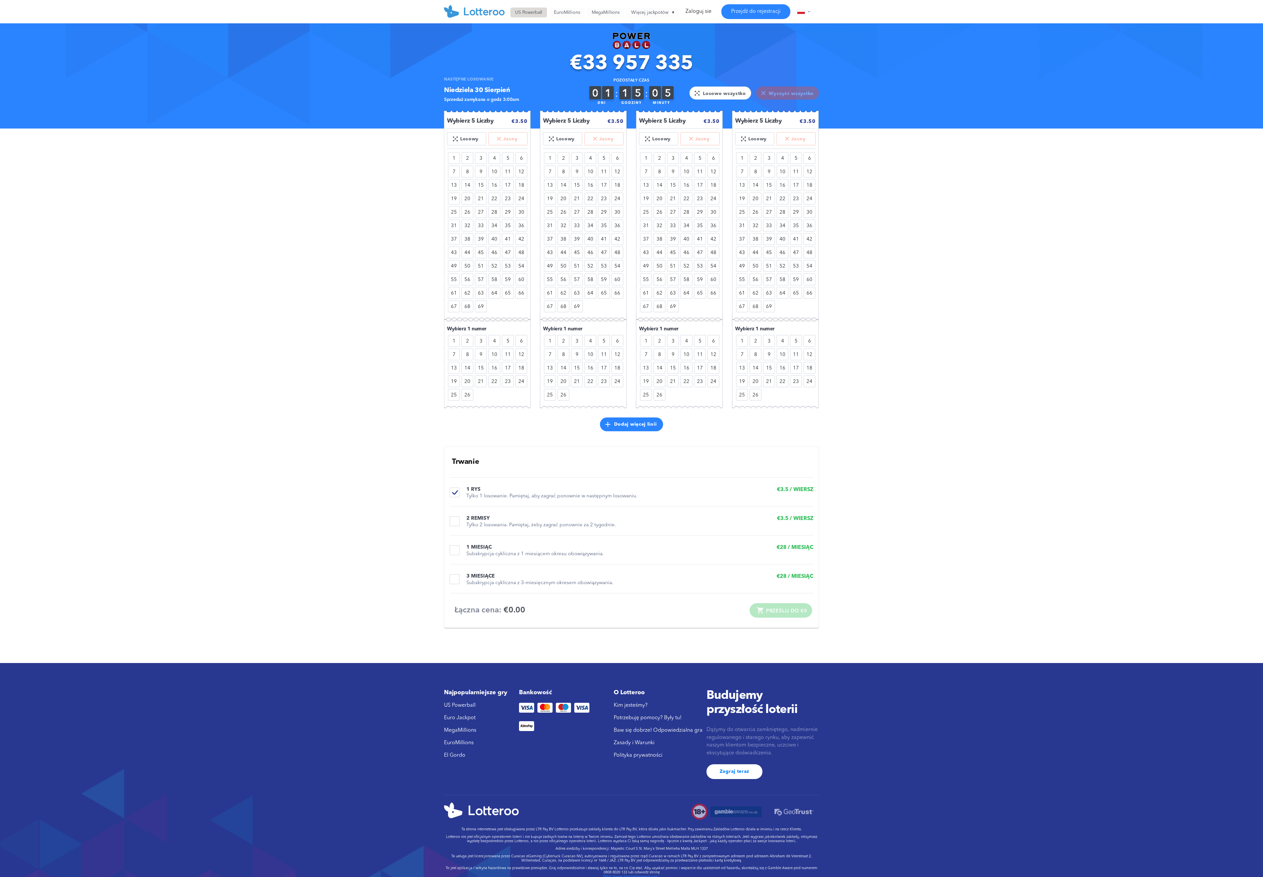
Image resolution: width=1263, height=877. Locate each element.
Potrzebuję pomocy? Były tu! (647, 718)
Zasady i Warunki (634, 743)
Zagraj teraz (734, 771)
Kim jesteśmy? (631, 705)
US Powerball (460, 705)
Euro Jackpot (460, 718)
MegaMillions (460, 730)
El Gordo (454, 755)
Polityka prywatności (638, 755)
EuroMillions (459, 743)
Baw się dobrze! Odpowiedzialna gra (658, 730)
